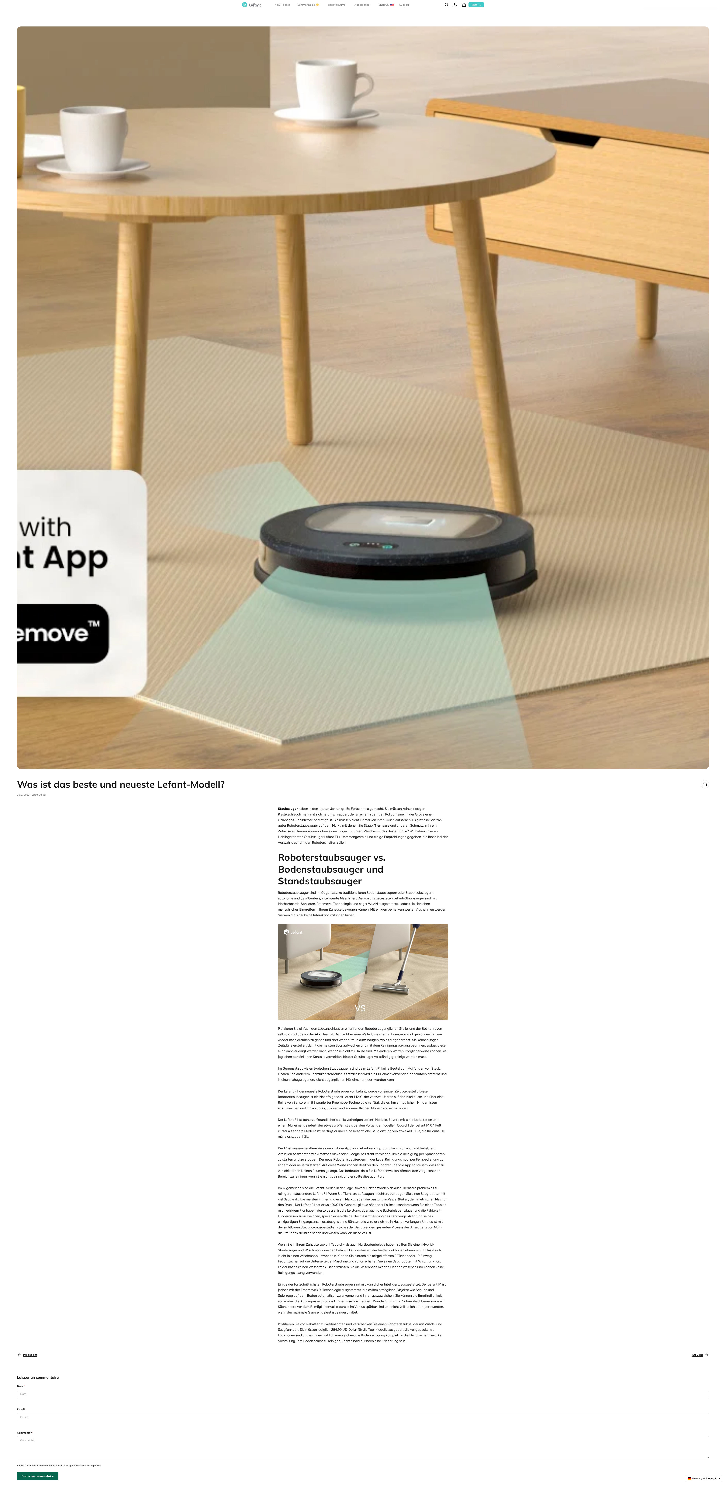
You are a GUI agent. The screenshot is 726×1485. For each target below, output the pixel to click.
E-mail (21, 1409)
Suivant (697, 1354)
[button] (446, 5)
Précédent (30, 1354)
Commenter (25, 1432)
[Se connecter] (455, 5)
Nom (21, 1386)
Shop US (384, 4)
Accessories (361, 4)
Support (404, 4)
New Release (282, 4)
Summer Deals (306, 4)
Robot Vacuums (336, 4)
